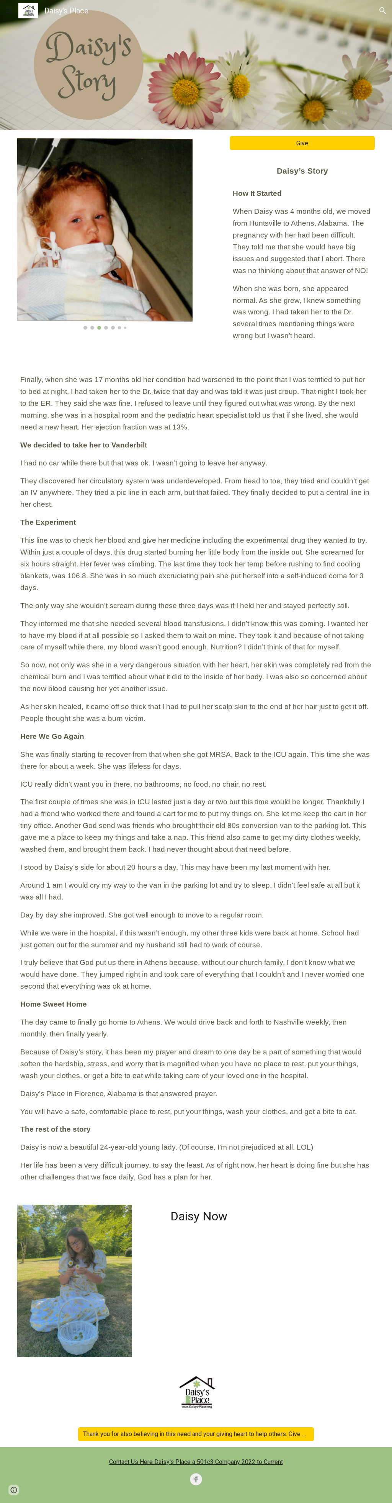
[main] (302, 251)
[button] (9, 10)
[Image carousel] (105, 233)
